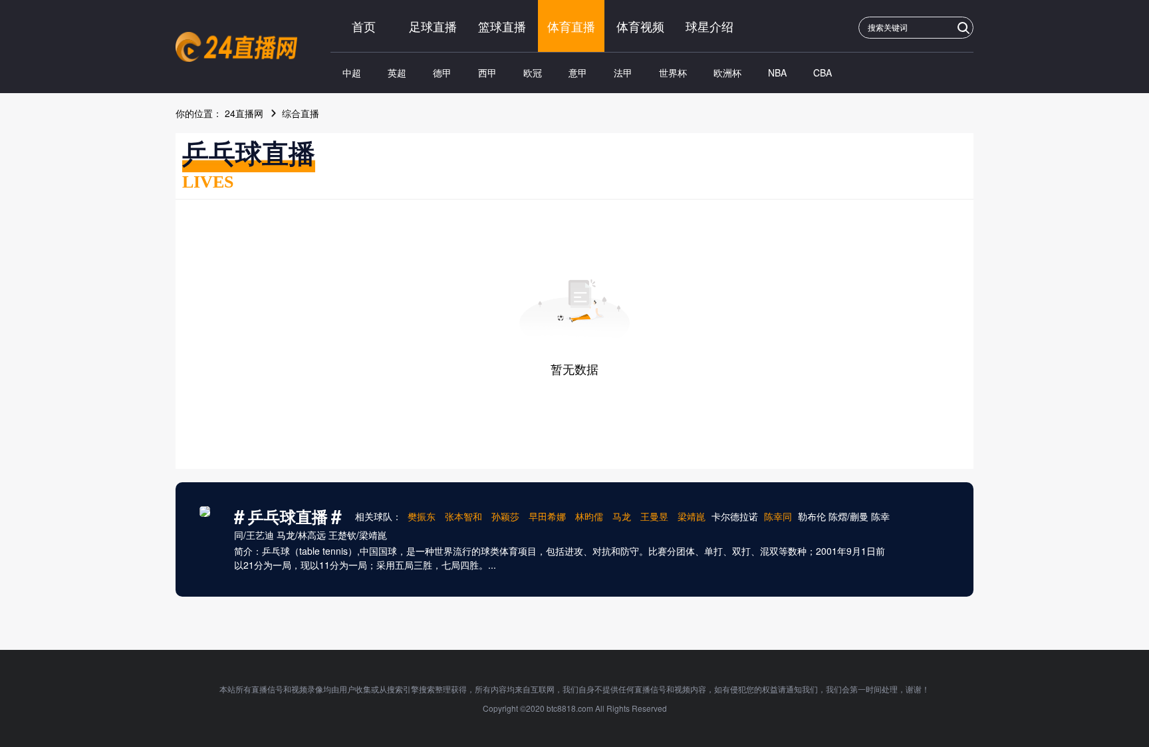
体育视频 (640, 26)
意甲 (578, 72)
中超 (351, 72)
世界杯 (673, 72)
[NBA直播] (236, 47)
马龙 (621, 516)
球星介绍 (709, 26)
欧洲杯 (727, 72)
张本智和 (463, 516)
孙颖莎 (505, 516)
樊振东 (422, 516)
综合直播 (300, 113)
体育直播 (571, 26)
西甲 (487, 72)
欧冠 (532, 72)
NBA (777, 72)
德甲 (442, 72)
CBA (822, 72)
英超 (397, 72)
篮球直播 (502, 26)
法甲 (623, 72)
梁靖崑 (691, 516)
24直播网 (244, 113)
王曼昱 (654, 516)
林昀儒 (589, 516)
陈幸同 (778, 516)
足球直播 (433, 26)
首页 (364, 26)
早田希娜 (547, 516)
